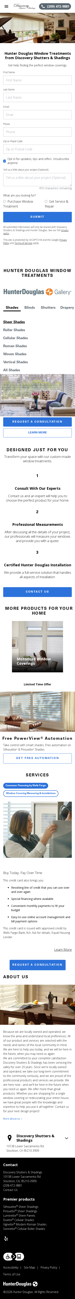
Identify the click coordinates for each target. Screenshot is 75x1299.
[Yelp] (6, 1238)
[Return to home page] (25, 6)
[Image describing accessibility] (13, 1257)
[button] (6, 6)
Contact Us (37, 592)
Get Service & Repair (56, 203)
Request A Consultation (37, 422)
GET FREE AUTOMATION (37, 758)
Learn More (37, 432)
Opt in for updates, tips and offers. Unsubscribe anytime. (38, 161)
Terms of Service (23, 243)
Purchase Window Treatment (18, 203)
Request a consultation (37, 965)
